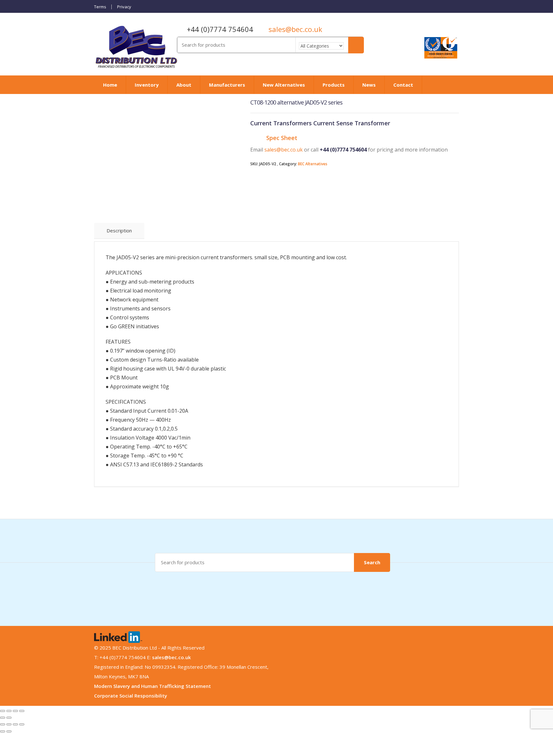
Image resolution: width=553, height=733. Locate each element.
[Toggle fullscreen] (15, 711)
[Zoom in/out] (21, 711)
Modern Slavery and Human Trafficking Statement (152, 686)
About (183, 85)
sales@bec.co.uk (295, 29)
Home (110, 85)
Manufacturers (227, 85)
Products (334, 85)
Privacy (124, 6)
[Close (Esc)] (2, 711)
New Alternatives (284, 85)
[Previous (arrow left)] (2, 718)
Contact (403, 85)
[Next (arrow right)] (9, 718)
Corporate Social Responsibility (130, 695)
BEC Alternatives (312, 164)
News (369, 85)
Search (372, 562)
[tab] (119, 231)
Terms (100, 6)
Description (119, 230)
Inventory (147, 85)
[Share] (9, 711)
